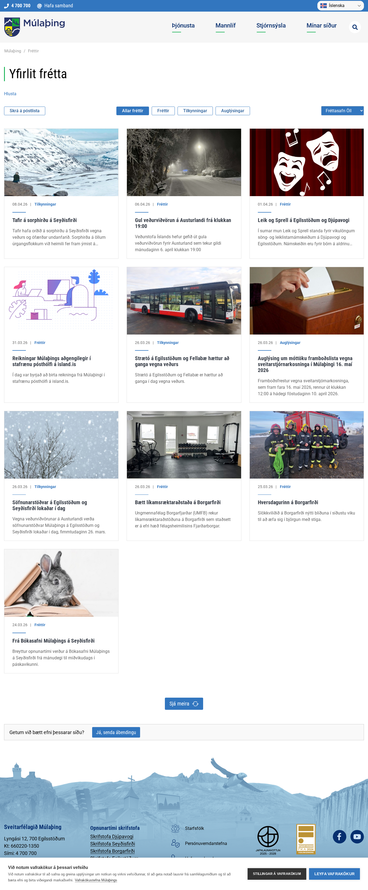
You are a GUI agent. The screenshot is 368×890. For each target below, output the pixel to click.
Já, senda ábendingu (116, 732)
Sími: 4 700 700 (20, 853)
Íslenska (337, 5)
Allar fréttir (132, 110)
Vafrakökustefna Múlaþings (96, 880)
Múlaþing (12, 51)
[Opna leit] (355, 27)
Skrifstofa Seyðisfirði (112, 844)
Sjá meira (179, 703)
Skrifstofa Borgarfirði (112, 851)
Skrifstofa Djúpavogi (111, 836)
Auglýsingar (232, 110)
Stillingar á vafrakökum (277, 874)
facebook (339, 837)
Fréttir (33, 51)
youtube (357, 837)
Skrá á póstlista (25, 110)
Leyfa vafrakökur (334, 874)
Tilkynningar (195, 110)
